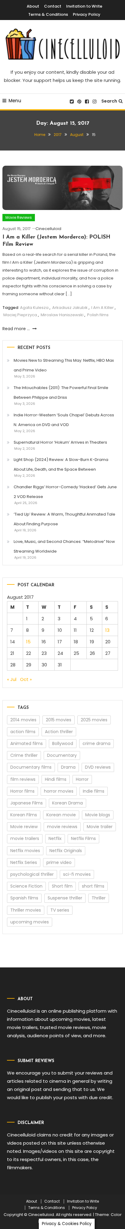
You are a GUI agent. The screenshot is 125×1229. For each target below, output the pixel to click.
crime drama (96, 743)
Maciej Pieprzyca (20, 315)
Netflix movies (25, 851)
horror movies (58, 791)
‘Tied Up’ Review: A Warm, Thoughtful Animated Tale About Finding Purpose (64, 519)
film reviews (22, 779)
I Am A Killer (102, 307)
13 (107, 630)
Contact (52, 6)
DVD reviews (98, 767)
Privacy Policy (86, 14)
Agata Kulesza (34, 307)
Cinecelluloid (48, 229)
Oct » (26, 679)
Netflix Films (83, 838)
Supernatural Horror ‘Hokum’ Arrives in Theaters (60, 442)
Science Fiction (26, 886)
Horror (82, 779)
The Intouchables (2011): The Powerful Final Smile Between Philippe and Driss (61, 392)
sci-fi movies (77, 874)
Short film (62, 886)
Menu (14, 100)
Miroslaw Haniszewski (62, 315)
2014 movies (23, 720)
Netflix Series (23, 862)
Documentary (62, 755)
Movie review (24, 827)
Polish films (98, 315)
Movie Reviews (18, 217)
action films (22, 732)
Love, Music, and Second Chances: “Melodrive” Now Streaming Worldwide (64, 546)
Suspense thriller (65, 898)
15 (28, 641)
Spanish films (24, 898)
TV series (59, 910)
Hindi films (55, 779)
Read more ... (16, 329)
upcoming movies (29, 922)
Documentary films (31, 767)
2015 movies (58, 720)
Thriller (99, 898)
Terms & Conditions (48, 14)
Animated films (26, 743)
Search (109, 101)
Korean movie (61, 815)
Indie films (93, 791)
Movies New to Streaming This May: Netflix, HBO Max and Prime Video (64, 365)
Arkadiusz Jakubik (70, 307)
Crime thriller (24, 755)
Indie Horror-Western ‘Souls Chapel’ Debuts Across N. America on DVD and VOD (64, 420)
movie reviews (62, 827)
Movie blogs (97, 815)
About (33, 6)
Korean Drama (67, 803)
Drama (68, 767)
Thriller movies (25, 910)
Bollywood (62, 743)
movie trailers (24, 838)
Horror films (22, 791)
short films (93, 886)
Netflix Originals (65, 851)
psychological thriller (32, 874)
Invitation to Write (84, 6)
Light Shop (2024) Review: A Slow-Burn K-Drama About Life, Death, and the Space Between (61, 464)
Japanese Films (26, 803)
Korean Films (23, 815)
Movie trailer (100, 827)
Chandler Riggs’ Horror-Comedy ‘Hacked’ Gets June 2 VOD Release (65, 491)
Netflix (55, 838)
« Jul (11, 679)
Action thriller (59, 732)
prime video (59, 862)
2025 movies (94, 720)
